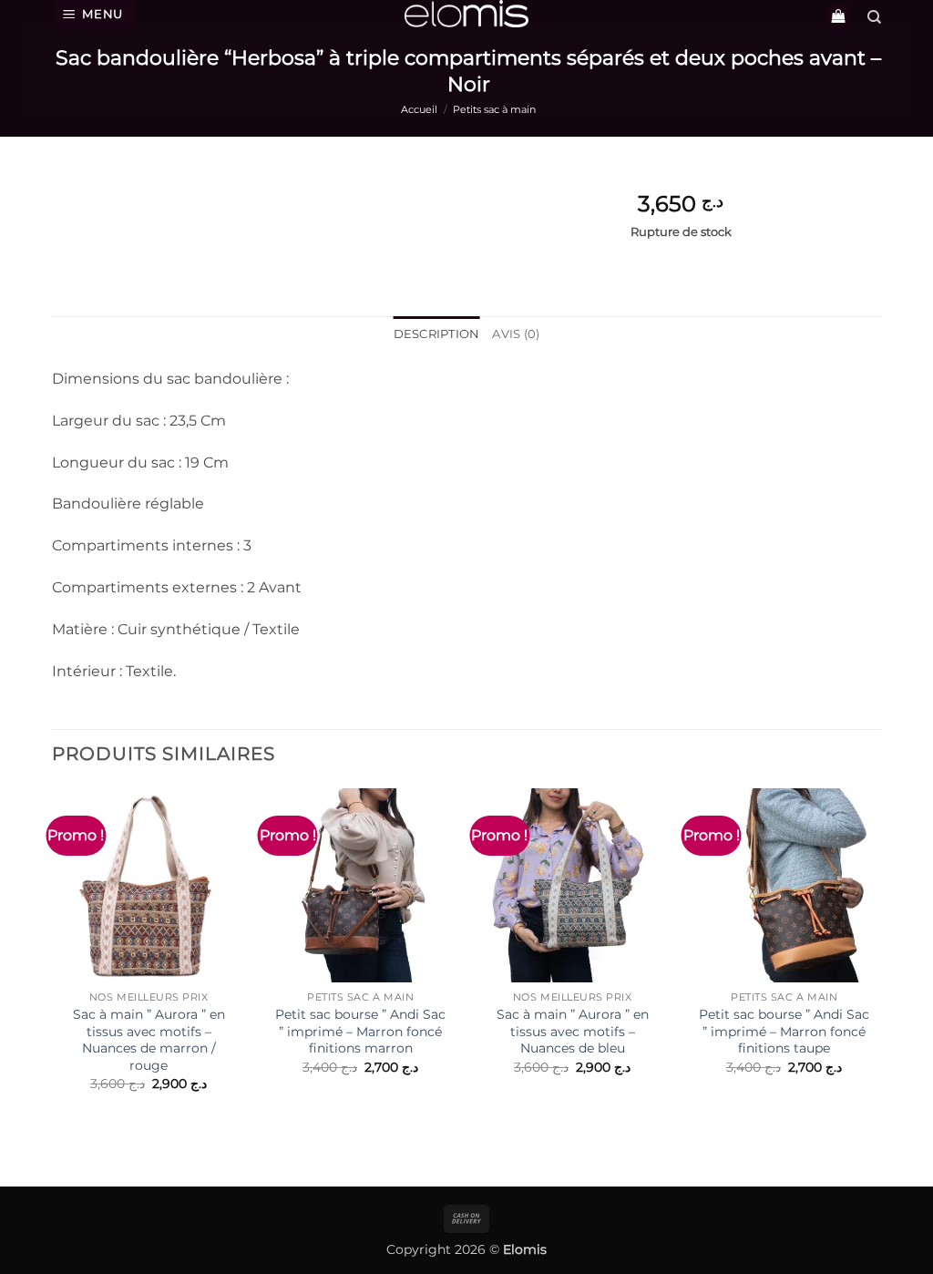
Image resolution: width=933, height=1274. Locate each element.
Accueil (419, 109)
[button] (96, 14)
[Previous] (53, 974)
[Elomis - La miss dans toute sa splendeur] (466, 13)
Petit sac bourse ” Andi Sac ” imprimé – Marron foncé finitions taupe (784, 1031)
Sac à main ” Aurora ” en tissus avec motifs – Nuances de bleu (573, 1031)
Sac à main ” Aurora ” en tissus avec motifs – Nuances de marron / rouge (149, 1040)
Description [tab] (437, 334)
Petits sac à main (494, 109)
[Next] (880, 974)
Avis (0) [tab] (515, 334)
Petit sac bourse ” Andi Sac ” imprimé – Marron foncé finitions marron (360, 1031)
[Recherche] (874, 17)
